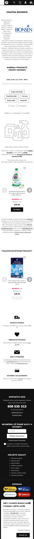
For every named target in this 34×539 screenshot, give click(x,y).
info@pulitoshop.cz (7, 228)
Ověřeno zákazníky (16, 466)
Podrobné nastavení (24, 530)
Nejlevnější (11, 100)
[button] (30, 503)
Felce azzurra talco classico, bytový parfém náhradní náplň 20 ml (17, 282)
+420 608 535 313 (27, 228)
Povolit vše (23, 535)
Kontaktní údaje (17, 415)
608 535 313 (17, 406)
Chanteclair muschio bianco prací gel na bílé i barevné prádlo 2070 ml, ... (17, 193)
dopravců (20, 379)
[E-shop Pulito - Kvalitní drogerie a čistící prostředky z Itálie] (6, 4)
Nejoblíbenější (11, 96)
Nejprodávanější (17, 92)
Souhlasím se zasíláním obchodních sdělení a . (18, 445)
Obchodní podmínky (17, 475)
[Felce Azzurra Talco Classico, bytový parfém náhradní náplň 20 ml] (17, 278)
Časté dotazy (15, 470)
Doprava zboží (15, 461)
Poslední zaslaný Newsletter (17, 440)
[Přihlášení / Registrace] (25, 2)
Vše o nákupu (15, 468)
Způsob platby (15, 463)
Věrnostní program (16, 458)
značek (25, 153)
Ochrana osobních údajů (18, 473)
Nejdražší (23, 100)
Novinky (25, 96)
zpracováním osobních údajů (20, 446)
